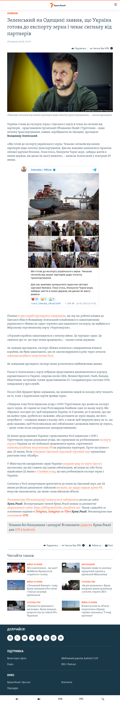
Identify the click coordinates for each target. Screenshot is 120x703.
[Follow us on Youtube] (25, 638)
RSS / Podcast (68, 664)
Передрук (12, 688)
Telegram (41, 511)
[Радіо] (17, 699)
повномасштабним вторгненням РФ (30, 447)
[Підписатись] (61, 638)
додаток (86, 525)
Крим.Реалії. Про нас (18, 682)
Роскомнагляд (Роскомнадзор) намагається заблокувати (42, 499)
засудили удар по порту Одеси (81, 464)
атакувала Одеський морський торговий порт (61, 451)
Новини (12, 13)
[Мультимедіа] (39, 699)
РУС (81, 699)
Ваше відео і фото (16, 658)
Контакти (66, 682)
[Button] (78, 49)
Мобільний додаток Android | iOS (79, 658)
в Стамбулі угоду (45, 471)
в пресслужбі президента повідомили (41, 316)
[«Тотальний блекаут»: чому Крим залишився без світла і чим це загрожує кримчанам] (16, 585)
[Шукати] (103, 699)
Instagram (54, 511)
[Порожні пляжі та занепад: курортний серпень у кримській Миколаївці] (71, 568)
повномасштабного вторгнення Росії (30, 356)
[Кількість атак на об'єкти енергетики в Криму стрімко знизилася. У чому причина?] (71, 606)
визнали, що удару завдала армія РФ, (79, 487)
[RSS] (46, 638)
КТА (60, 699)
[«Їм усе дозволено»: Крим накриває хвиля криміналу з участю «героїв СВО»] (71, 585)
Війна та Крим (34, 564)
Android (29, 529)
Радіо (10, 664)
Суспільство (88, 582)
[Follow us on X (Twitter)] (17, 638)
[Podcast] (54, 638)
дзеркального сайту (19, 507)
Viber (67, 511)
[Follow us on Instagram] (39, 638)
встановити (17, 515)
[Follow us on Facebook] (10, 638)
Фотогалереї (88, 564)
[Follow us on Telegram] (32, 638)
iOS (17, 529)
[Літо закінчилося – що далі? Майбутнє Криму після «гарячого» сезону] (16, 568)
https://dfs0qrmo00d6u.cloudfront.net (57, 507)
